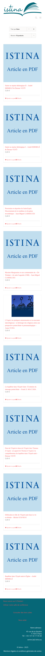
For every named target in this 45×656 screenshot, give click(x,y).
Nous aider (22, 620)
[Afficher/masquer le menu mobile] (40, 17)
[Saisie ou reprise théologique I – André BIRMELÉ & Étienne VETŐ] (22, 125)
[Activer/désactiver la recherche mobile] (36, 17)
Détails (19, 98)
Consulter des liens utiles (22, 612)
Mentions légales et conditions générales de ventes (22, 651)
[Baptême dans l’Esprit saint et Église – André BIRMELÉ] (22, 554)
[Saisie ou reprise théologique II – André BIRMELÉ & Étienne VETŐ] (22, 63)
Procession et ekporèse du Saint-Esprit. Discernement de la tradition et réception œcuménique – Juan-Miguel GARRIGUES (20, 211)
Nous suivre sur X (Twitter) (13, 601)
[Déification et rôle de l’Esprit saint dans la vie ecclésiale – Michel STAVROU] (22, 492)
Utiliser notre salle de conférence (15, 605)
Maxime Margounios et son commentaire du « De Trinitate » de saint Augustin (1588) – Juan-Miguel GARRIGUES (22, 275)
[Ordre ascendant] (34, 29)
